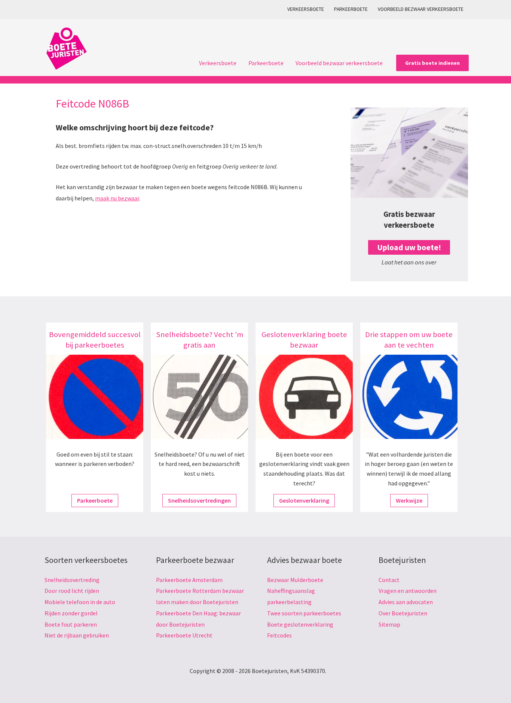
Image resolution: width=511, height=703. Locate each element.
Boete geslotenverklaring (300, 624)
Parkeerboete (351, 9)
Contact (389, 580)
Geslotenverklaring (304, 500)
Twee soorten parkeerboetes (304, 613)
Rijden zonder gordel (71, 613)
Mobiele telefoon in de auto (80, 602)
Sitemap (389, 624)
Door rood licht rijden (72, 590)
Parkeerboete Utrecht (184, 635)
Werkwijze (409, 500)
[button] (432, 63)
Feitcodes (279, 635)
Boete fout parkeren (71, 624)
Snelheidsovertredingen (199, 500)
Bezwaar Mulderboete (295, 580)
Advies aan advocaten (406, 602)
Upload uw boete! (409, 247)
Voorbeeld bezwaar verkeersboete (420, 9)
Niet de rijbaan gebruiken (77, 635)
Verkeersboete (305, 9)
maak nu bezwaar (117, 198)
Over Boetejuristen (403, 613)
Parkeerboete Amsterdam (189, 580)
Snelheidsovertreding (72, 580)
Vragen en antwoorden (408, 590)
